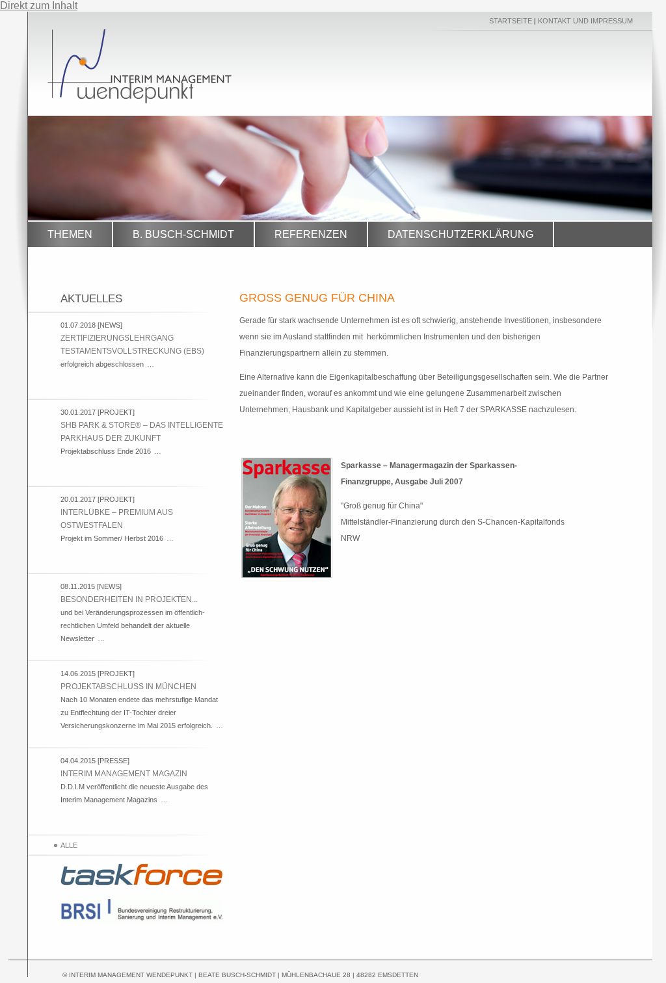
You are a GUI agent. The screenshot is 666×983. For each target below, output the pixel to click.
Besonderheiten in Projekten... (129, 599)
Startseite (510, 21)
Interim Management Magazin (123, 773)
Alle (68, 845)
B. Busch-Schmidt (183, 234)
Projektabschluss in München (128, 686)
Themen (69, 234)
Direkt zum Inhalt (38, 5)
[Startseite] (139, 99)
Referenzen (310, 234)
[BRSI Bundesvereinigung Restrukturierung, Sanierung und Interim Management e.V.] (141, 920)
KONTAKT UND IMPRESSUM (585, 21)
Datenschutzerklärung (460, 234)
